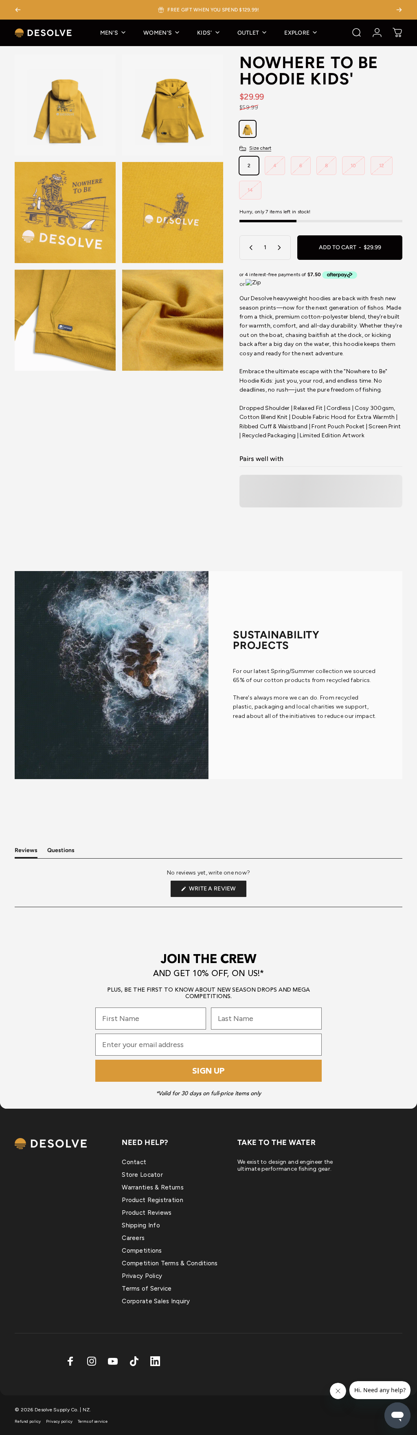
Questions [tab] (61, 852)
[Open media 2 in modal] (172, 104)
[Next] (399, 10)
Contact (134, 1162)
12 (381, 165)
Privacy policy (59, 1421)
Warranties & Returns (153, 1187)
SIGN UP (208, 1071)
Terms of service (93, 1421)
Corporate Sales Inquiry (156, 1301)
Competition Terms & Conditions (169, 1263)
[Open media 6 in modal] (172, 320)
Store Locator (142, 1174)
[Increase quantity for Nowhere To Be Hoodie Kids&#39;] (281, 247)
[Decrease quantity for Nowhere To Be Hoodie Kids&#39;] (249, 247)
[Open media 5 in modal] (65, 320)
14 (250, 190)
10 (353, 165)
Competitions (142, 1250)
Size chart (260, 148)
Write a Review (217, 891)
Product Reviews (146, 1212)
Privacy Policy (142, 1276)
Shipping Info (141, 1225)
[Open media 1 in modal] (65, 104)
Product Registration (152, 1200)
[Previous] (18, 10)
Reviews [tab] (26, 852)
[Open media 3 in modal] (65, 212)
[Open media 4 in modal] (172, 212)
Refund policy (28, 1421)
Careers (133, 1238)
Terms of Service (146, 1288)
